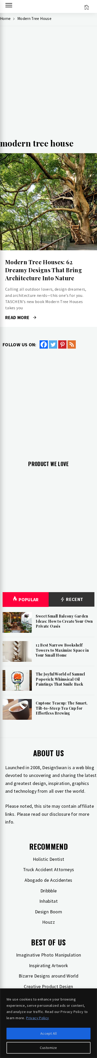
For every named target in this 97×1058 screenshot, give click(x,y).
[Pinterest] (62, 344)
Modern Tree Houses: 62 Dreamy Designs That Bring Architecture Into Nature (43, 270)
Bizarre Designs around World (48, 976)
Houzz (48, 922)
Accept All (48, 1033)
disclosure (59, 814)
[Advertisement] (48, 83)
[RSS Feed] (72, 344)
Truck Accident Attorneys (48, 869)
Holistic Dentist (48, 859)
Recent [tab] (74, 599)
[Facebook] (44, 344)
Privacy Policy (37, 1018)
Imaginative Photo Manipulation (48, 955)
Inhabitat (48, 901)
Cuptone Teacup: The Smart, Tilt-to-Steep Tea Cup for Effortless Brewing (61, 708)
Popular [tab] (29, 600)
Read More (48, 201)
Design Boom (48, 912)
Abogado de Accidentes (48, 880)
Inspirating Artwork (48, 965)
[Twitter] (53, 344)
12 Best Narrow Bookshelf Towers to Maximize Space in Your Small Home (62, 650)
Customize (48, 1047)
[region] (48, 1023)
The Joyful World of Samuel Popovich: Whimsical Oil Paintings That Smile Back (60, 679)
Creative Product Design (48, 986)
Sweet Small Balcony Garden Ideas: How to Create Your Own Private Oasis (64, 621)
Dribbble (48, 891)
